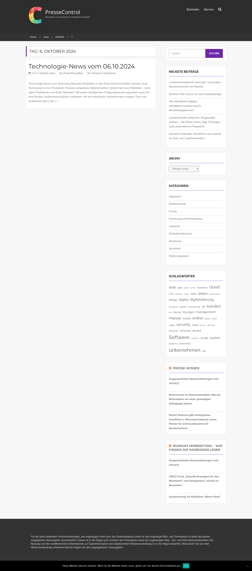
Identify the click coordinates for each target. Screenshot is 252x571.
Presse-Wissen (186, 368)
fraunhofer (173, 307)
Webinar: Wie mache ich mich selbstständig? (195, 94)
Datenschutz (214, 294)
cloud (214, 286)
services (173, 330)
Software (179, 337)
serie (195, 325)
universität (185, 343)
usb (204, 351)
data (193, 293)
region (172, 325)
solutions (195, 338)
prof (214, 318)
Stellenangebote (179, 256)
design (173, 299)
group (183, 306)
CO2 (171, 294)
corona (178, 294)
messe (175, 318)
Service (209, 9)
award (186, 288)
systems (173, 343)
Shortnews (109, 73)
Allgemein (175, 196)
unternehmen (184, 350)
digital (183, 300)
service (211, 325)
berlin (193, 288)
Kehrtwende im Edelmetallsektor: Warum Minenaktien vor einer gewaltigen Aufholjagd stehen (194, 399)
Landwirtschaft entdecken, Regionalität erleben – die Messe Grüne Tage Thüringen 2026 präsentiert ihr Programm (194, 122)
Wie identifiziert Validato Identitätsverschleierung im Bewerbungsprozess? (185, 106)
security (183, 324)
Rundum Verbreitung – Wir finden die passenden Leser (195, 448)
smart (196, 330)
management (206, 312)
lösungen (188, 312)
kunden (214, 306)
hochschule (194, 307)
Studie (204, 338)
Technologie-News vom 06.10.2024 (81, 66)
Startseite (193, 9)
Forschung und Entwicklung (185, 218)
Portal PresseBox (73, 73)
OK (186, 565)
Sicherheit (175, 248)
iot (203, 306)
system (215, 338)
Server (203, 325)
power (208, 318)
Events (173, 211)
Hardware (174, 226)
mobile (187, 318)
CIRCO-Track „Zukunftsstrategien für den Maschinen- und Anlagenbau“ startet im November (194, 481)
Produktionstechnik (180, 233)
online (197, 318)
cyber (186, 294)
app (179, 287)
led (170, 312)
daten (203, 293)
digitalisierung (202, 299)
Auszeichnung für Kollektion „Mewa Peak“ (195, 496)
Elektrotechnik (177, 203)
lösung (177, 312)
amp (172, 287)
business (202, 287)
